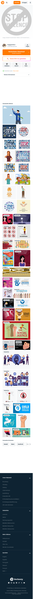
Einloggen (24, 2)
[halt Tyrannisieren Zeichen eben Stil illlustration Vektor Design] (16, 512)
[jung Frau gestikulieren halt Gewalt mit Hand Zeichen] (21, 170)
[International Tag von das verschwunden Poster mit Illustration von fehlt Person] (9, 313)
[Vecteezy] (2, 2)
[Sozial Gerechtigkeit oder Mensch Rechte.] (8, 340)
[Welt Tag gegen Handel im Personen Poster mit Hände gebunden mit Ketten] (22, 312)
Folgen (27, 46)
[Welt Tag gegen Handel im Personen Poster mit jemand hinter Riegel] (11, 326)
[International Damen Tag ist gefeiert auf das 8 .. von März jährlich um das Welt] (22, 272)
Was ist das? (16, 71)
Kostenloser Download (16, 52)
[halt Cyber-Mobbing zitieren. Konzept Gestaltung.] (9, 131)
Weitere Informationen (9, 74)
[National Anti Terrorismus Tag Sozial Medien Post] (9, 548)
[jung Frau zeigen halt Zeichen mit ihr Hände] (22, 206)
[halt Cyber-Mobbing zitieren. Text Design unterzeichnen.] (9, 260)
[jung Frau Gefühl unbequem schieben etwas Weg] (9, 245)
